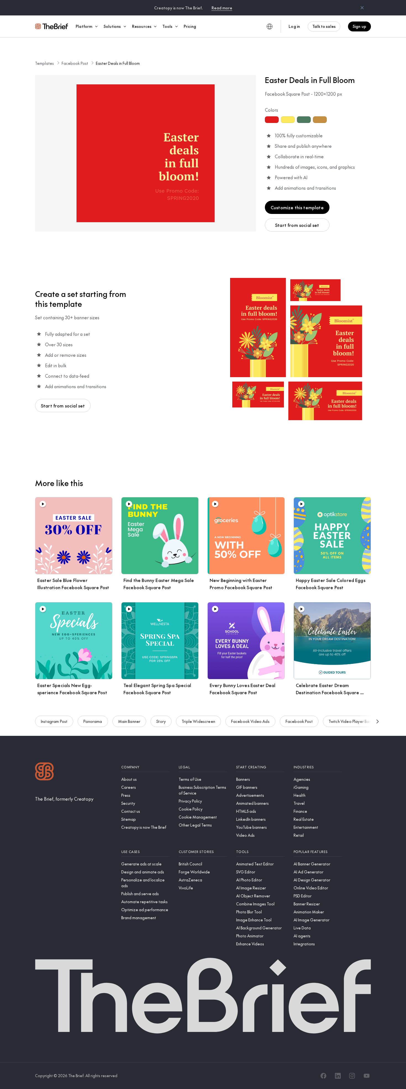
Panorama (92, 721)
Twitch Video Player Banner (353, 721)
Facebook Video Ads (250, 721)
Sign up (359, 26)
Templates (44, 63)
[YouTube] (366, 1075)
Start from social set (297, 225)
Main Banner (129, 721)
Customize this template (297, 207)
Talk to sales (324, 26)
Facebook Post (75, 63)
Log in (294, 26)
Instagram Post (54, 721)
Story (161, 721)
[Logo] (44, 772)
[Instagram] (352, 1075)
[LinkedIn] (337, 1075)
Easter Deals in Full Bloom (118, 63)
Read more (222, 7)
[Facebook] (323, 1075)
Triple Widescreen (198, 721)
